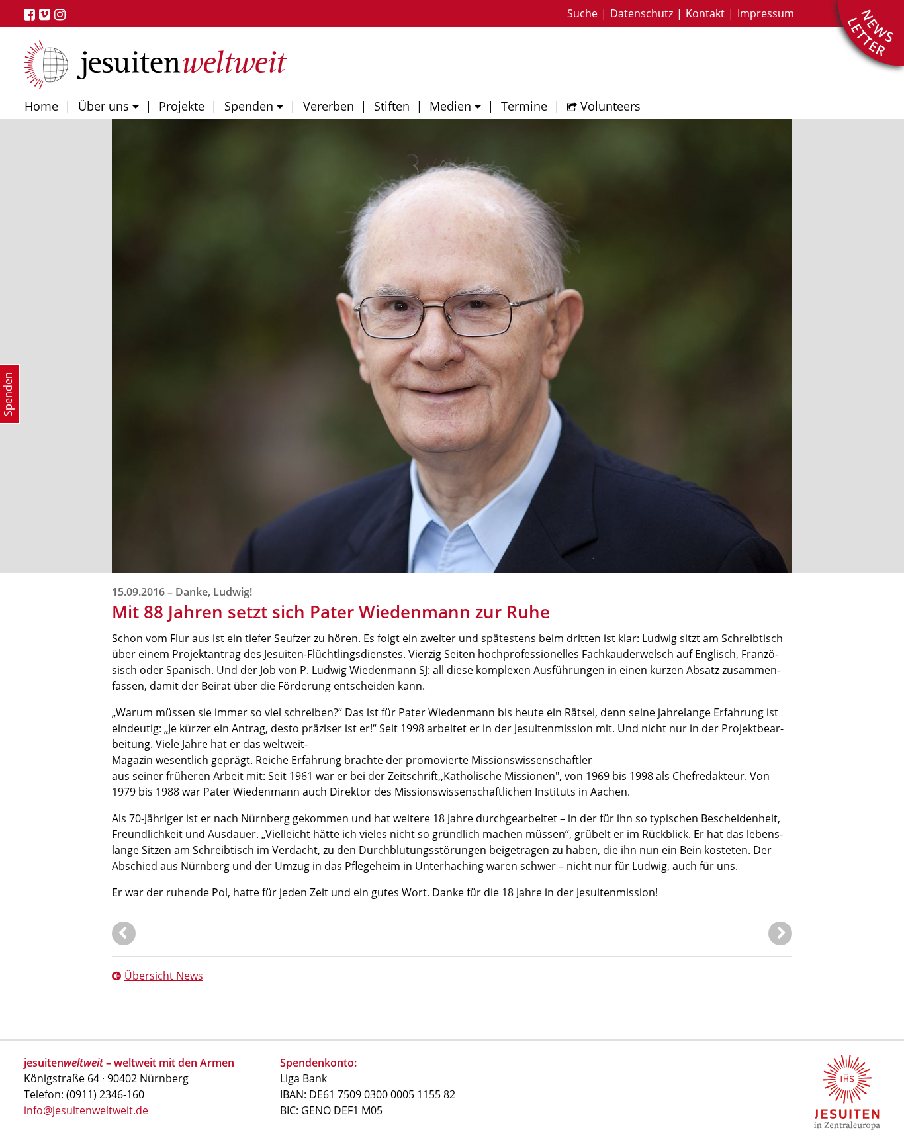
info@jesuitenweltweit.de (86, 1110)
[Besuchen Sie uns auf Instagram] (61, 14)
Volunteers (610, 106)
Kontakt (705, 13)
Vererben (328, 106)
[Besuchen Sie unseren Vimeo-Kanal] (46, 14)
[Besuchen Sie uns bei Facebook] (31, 14)
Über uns (103, 106)
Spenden (248, 106)
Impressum (765, 13)
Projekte (181, 106)
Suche (582, 13)
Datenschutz (641, 13)
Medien (450, 106)
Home (41, 106)
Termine (524, 106)
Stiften (392, 106)
